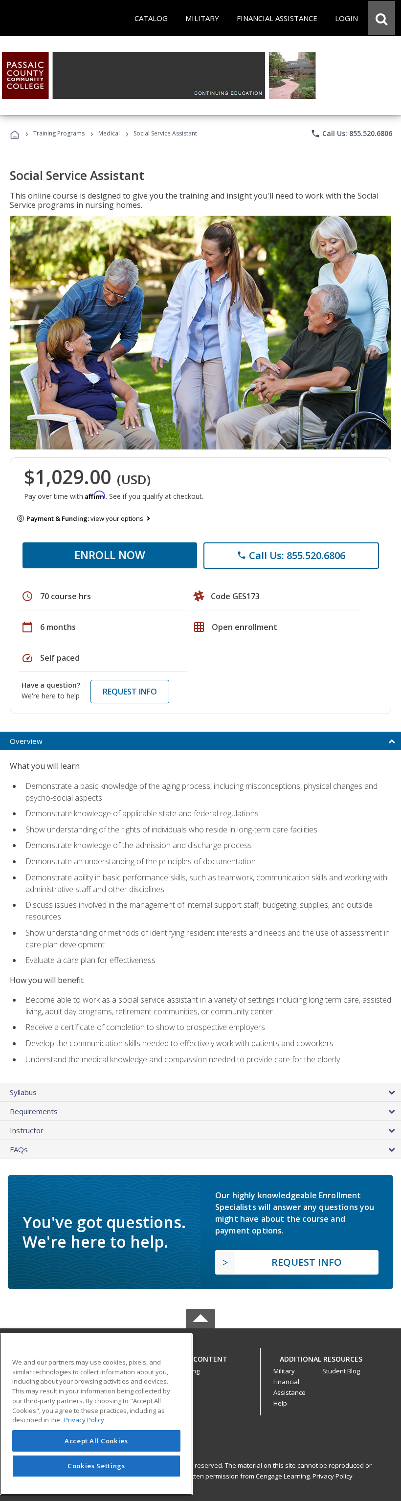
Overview (26, 741)
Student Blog (341, 1371)
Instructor (27, 1130)
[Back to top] (200, 1356)
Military (284, 1371)
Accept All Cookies (96, 1440)
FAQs (19, 1149)
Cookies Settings (96, 1465)
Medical (109, 133)
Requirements (34, 1111)
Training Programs (59, 133)
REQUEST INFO (130, 691)
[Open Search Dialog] (381, 18)
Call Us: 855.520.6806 (351, 133)
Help (280, 1403)
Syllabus (23, 1092)
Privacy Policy (332, 1476)
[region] (96, 1414)
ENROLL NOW (109, 554)
